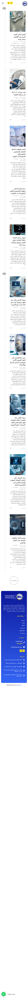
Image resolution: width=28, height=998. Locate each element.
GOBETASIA (4, 700)
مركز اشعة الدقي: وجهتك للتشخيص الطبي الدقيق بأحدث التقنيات (17, 191)
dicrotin (20, 695)
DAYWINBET (17, 698)
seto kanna (22, 693)
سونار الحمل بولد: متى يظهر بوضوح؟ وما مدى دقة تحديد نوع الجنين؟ (18, 302)
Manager (15, 158)
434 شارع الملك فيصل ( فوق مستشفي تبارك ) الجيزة (13, 659)
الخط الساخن (19, 641)
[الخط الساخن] (24, 642)
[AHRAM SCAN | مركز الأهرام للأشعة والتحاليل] (14, 597)
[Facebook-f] (11, 3)
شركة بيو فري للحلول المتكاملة (11, 684)
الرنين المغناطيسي (15, 43)
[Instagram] (8, 3)
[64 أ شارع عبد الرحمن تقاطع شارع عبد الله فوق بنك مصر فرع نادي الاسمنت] (24, 675)
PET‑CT (17, 98)
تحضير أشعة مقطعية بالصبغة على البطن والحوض (18, 540)
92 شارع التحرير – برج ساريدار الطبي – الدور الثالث (14, 663)
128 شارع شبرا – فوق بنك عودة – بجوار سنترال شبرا (13, 666)
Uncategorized (22, 160)
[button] (3, 994)
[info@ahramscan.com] (24, 647)
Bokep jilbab (22, 691)
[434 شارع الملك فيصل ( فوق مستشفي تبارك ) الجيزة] (24, 660)
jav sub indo (15, 695)
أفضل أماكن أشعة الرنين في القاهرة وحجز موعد (19, 37)
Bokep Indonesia (4, 691)
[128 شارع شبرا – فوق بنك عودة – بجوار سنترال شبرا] (24, 666)
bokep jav (6, 693)
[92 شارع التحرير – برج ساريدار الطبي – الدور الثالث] (24, 663)
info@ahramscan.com (16, 647)
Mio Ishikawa (9, 695)
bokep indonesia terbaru (13, 691)
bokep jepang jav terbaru (14, 693)
